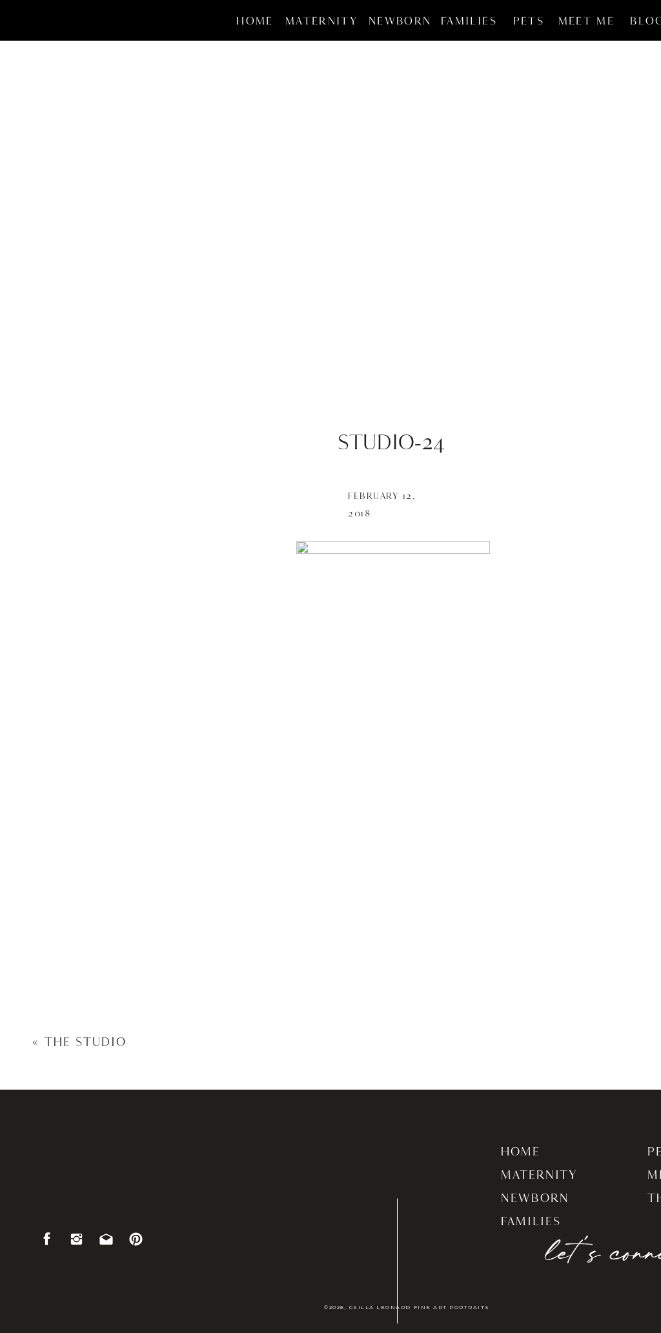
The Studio (86, 1042)
